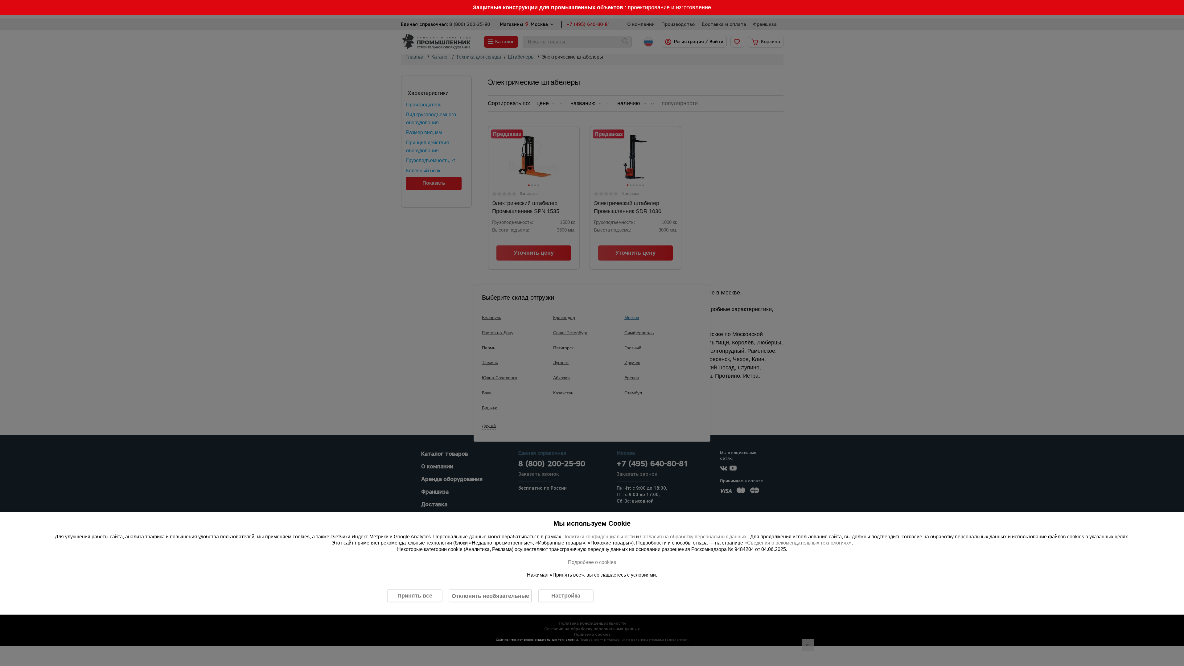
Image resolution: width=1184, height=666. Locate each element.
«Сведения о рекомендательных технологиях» (798, 542)
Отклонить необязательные (490, 596)
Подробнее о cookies (592, 562)
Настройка (565, 596)
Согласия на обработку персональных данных (694, 536)
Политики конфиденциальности (598, 536)
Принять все (414, 596)
